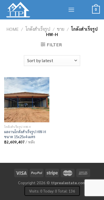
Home (12, 29)
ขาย (60, 29)
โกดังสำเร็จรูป (38, 29)
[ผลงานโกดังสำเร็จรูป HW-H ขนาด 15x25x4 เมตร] (26, 99)
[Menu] (71, 9)
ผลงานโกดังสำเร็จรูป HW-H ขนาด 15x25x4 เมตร (25, 134)
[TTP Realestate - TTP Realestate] (32, 10)
